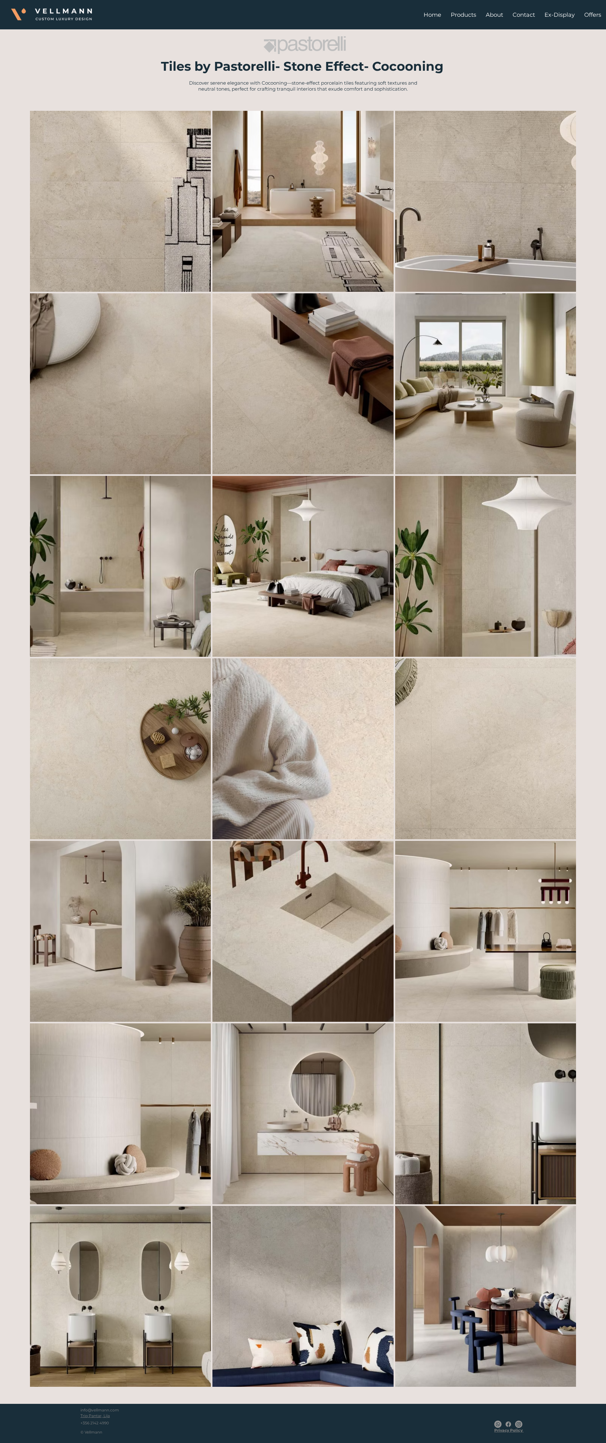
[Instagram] (518, 1424)
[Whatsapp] (498, 1424)
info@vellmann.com (99, 1410)
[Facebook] (508, 1424)
